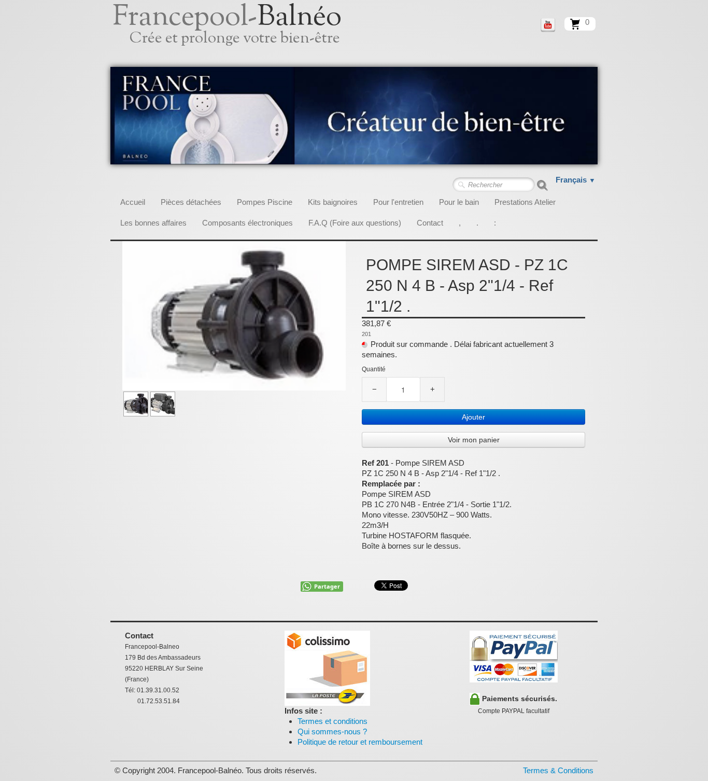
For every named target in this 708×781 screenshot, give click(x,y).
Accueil (132, 202)
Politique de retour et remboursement (360, 741)
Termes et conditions (332, 721)
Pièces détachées (191, 202)
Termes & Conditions (558, 770)
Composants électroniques (247, 222)
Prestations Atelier (525, 202)
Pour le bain (459, 202)
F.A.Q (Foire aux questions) (354, 222)
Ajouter (473, 417)
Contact (430, 222)
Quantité (374, 369)
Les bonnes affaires (153, 222)
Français (576, 179)
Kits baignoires (333, 202)
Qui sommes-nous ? (332, 731)
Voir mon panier (474, 440)
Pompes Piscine (264, 202)
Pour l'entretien (398, 202)
